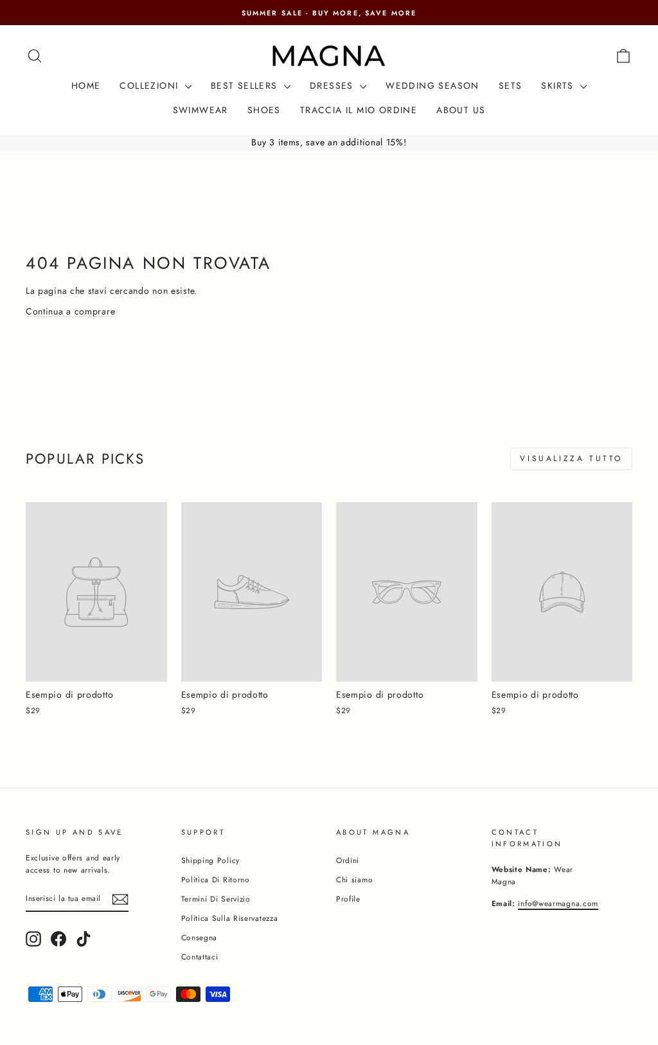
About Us (460, 110)
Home (86, 85)
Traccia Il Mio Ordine (358, 110)
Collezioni (150, 85)
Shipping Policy (210, 860)
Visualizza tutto (571, 458)
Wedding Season (432, 85)
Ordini (347, 860)
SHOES (264, 110)
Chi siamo (354, 879)
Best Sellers (246, 85)
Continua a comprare (70, 311)
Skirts (559, 85)
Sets (510, 85)
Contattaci (199, 956)
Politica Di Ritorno (215, 879)
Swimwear (200, 110)
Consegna (199, 937)
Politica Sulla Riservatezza (229, 918)
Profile (348, 898)
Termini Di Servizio (216, 898)
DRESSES (333, 85)
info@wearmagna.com (558, 903)
